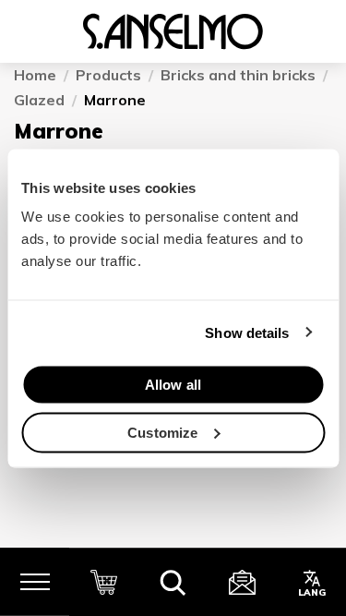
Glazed (39, 100)
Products (108, 75)
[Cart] (103, 582)
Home (35, 75)
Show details (247, 332)
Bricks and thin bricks (238, 75)
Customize (162, 432)
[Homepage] (173, 31)
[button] (173, 582)
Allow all (173, 385)
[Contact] (242, 582)
